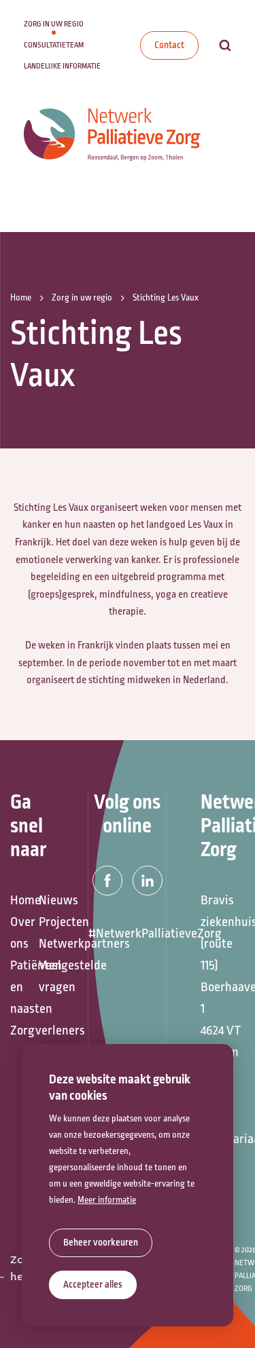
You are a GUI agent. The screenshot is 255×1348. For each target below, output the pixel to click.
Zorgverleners (17, 1030)
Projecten (46, 922)
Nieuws (46, 900)
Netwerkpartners (46, 943)
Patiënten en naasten (17, 987)
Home (17, 900)
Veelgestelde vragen (46, 976)
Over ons (17, 932)
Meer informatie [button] (107, 1200)
